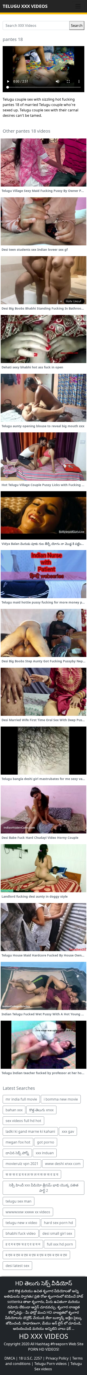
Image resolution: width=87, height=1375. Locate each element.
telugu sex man (18, 1201)
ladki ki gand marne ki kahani (30, 1131)
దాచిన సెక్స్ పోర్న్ (17, 1152)
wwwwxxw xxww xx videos (28, 1211)
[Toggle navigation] (78, 6)
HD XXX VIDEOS (43, 1336)
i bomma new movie (61, 1099)
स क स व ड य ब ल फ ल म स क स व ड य (32, 1174)
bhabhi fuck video (21, 1233)
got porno (45, 1142)
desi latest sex (17, 1265)
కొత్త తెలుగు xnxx (41, 1109)
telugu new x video (21, 1222)
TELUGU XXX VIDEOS (25, 6)
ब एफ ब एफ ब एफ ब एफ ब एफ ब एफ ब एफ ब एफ (36, 1254)
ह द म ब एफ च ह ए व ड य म (23, 1244)
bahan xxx (14, 1109)
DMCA (9, 1358)
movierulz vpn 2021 (22, 1163)
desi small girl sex (57, 1233)
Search (77, 25)
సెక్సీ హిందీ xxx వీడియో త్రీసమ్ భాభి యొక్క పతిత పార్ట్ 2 (43, 1188)
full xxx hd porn (60, 1244)
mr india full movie (21, 1099)
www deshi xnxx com (63, 1163)
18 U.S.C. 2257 (30, 1358)
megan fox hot (18, 1142)
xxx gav (68, 1131)
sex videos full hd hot (23, 1120)
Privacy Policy (57, 1358)
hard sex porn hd (58, 1222)
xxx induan (45, 1152)
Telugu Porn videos (50, 1363)
